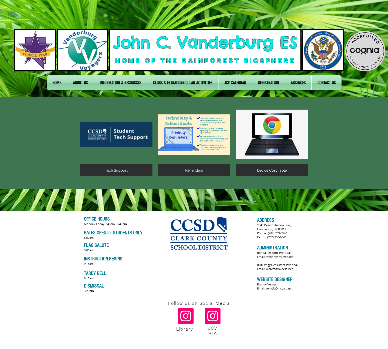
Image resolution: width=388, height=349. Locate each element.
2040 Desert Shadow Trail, (274, 225)
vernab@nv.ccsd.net (279, 288)
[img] (194, 141)
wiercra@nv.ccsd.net (279, 269)
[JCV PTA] (212, 316)
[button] (80, 82)
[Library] (186, 316)
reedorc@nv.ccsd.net (279, 257)
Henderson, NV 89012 (271, 229)
